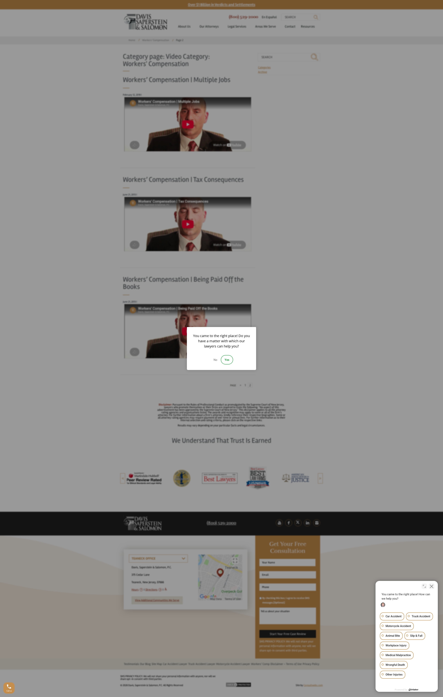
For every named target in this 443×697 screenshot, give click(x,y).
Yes (227, 360)
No (215, 360)
